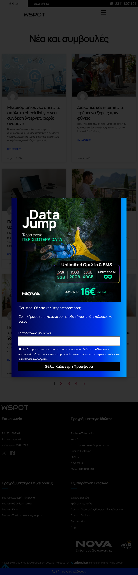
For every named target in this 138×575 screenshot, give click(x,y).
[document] (69, 287)
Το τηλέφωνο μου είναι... (36, 333)
